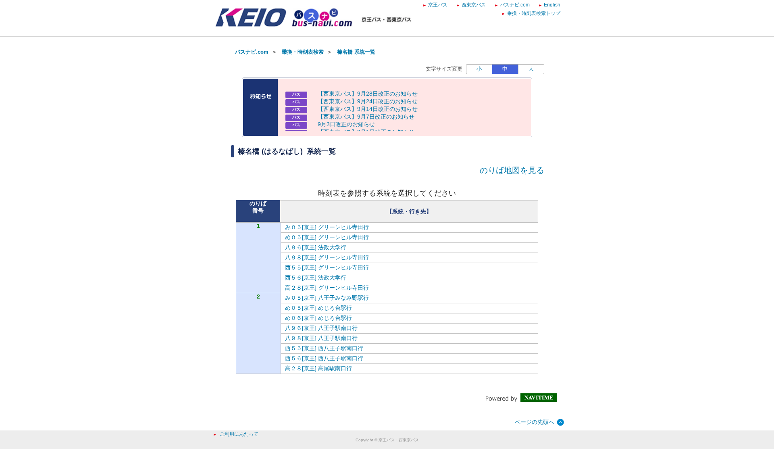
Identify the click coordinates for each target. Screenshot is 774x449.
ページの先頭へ (534, 422)
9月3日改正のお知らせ (346, 124)
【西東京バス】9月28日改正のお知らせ (368, 93)
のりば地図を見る (512, 170)
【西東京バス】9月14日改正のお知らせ (368, 109)
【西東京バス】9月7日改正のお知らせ (366, 116)
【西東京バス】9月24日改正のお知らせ (368, 101)
